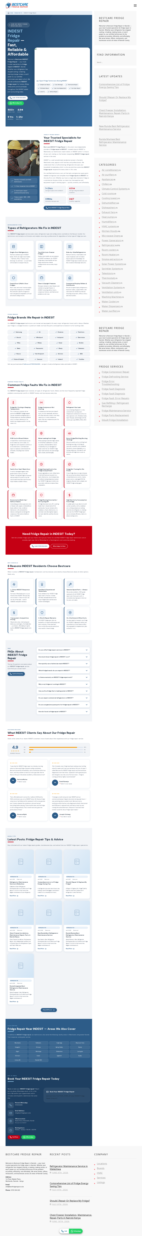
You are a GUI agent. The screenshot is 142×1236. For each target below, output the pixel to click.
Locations (102, 1163)
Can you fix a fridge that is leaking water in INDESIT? (56, 691)
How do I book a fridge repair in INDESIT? (52, 711)
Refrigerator (108, 245)
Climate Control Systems (114, 188)
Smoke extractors (111, 259)
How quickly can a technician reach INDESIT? (54, 664)
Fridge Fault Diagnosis (113, 388)
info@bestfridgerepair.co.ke (23, 1113)
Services (101, 1177)
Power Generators (111, 240)
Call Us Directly (17, 674)
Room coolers (109, 249)
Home (11, 13)
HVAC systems (109, 226)
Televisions (107, 273)
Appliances (107, 179)
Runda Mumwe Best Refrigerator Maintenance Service (75, 935)
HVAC (100, 1172)
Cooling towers (110, 198)
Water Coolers (109, 301)
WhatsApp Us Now (59, 546)
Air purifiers (108, 174)
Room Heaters (109, 254)
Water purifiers (110, 310)
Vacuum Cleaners (111, 282)
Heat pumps (108, 217)
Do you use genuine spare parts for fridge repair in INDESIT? (59, 705)
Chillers (106, 184)
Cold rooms (108, 193)
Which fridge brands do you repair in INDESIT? (54, 670)
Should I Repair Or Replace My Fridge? (115, 99)
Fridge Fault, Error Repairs (115, 398)
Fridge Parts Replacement (115, 415)
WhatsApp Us (17, 103)
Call (65, 1231)
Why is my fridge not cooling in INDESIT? (52, 684)
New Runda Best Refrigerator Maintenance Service (48, 934)
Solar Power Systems (113, 263)
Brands (100, 1168)
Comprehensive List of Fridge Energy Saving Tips (48, 883)
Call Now (15, 1137)
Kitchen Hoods (109, 231)
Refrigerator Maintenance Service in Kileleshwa (19, 883)
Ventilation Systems (112, 287)
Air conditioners (110, 170)
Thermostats (108, 278)
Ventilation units (110, 292)
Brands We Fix (18, 13)
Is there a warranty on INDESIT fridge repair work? (56, 677)
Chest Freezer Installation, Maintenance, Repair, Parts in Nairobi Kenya (20, 935)
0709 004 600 (18, 1105)
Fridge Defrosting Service (115, 376)
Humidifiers (108, 221)
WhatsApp (29, 1137)
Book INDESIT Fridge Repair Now (58, 208)
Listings (101, 1182)
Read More (13, 896)
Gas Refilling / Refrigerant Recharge (115, 404)
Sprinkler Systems (111, 268)
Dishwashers (108, 207)
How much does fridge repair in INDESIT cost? (54, 657)
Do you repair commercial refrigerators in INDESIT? (56, 698)
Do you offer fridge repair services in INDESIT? (54, 650)
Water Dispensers (111, 306)
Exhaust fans (108, 212)
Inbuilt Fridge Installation (115, 420)
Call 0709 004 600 (41, 546)
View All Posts (47, 1010)
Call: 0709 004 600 (19, 98)
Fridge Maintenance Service (116, 410)
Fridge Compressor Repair (115, 371)
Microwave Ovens (111, 235)
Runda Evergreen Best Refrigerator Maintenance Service (19, 988)
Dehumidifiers (109, 202)
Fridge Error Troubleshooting (110, 383)
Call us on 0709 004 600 (31, 364)
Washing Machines (112, 296)
